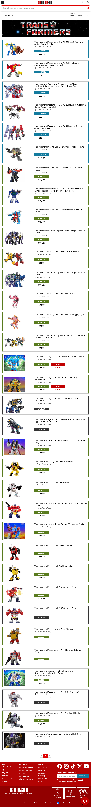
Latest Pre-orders (26, 767)
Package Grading (41, 774)
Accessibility (33, 803)
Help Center (43, 767)
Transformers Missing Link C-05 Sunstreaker (54, 461)
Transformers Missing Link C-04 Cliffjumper (53, 545)
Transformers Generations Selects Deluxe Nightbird (57, 734)
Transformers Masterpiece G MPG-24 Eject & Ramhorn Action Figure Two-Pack (58, 43)
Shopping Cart (7, 778)
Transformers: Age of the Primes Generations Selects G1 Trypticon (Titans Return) (59, 420)
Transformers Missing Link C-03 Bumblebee (53, 566)
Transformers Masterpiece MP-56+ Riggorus (54, 629)
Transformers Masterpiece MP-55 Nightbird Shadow (57, 713)
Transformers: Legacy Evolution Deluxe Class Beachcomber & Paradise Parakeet (54, 672)
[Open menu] (2, 2)
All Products (24, 776)
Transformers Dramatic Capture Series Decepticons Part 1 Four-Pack (60, 273)
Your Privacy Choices (67, 803)
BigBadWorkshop (26, 779)
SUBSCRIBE (83, 776)
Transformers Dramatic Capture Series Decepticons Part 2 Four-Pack (60, 231)
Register (5, 772)
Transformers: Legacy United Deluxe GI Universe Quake (59, 524)
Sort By (72, 13)
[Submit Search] (87, 7)
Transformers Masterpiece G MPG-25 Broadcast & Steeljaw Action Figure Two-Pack (56, 64)
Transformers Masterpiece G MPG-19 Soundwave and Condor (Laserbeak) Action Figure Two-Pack (58, 189)
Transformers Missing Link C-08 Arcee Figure (54, 293)
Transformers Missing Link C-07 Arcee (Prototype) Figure (59, 314)
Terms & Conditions (47, 803)
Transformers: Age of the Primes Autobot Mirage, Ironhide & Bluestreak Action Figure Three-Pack (56, 85)
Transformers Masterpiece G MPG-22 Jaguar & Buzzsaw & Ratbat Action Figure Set (60, 106)
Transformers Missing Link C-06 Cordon (52, 482)
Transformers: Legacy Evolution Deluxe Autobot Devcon (59, 356)
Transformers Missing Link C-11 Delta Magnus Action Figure (58, 168)
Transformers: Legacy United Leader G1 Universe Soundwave (56, 399)
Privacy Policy (71, 782)
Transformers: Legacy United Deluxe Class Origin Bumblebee (56, 378)
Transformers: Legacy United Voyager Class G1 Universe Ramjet (59, 441)
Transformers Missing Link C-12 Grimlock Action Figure (59, 147)
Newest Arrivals (25, 770)
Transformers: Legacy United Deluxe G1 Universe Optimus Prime (60, 504)
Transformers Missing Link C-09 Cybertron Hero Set (57, 251)
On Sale (22, 773)
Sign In (5, 769)
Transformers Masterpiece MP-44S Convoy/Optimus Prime (57, 651)
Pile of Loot (6, 775)
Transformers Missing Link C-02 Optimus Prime (55, 608)
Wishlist (5, 781)
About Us (42, 770)
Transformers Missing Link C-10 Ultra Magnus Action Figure (58, 210)
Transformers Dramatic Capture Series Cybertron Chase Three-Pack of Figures (59, 336)
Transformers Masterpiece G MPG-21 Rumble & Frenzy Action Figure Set (59, 127)
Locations (42, 781)
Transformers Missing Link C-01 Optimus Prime (55, 587)
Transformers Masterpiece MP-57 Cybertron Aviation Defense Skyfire (58, 693)
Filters (9, 15)
